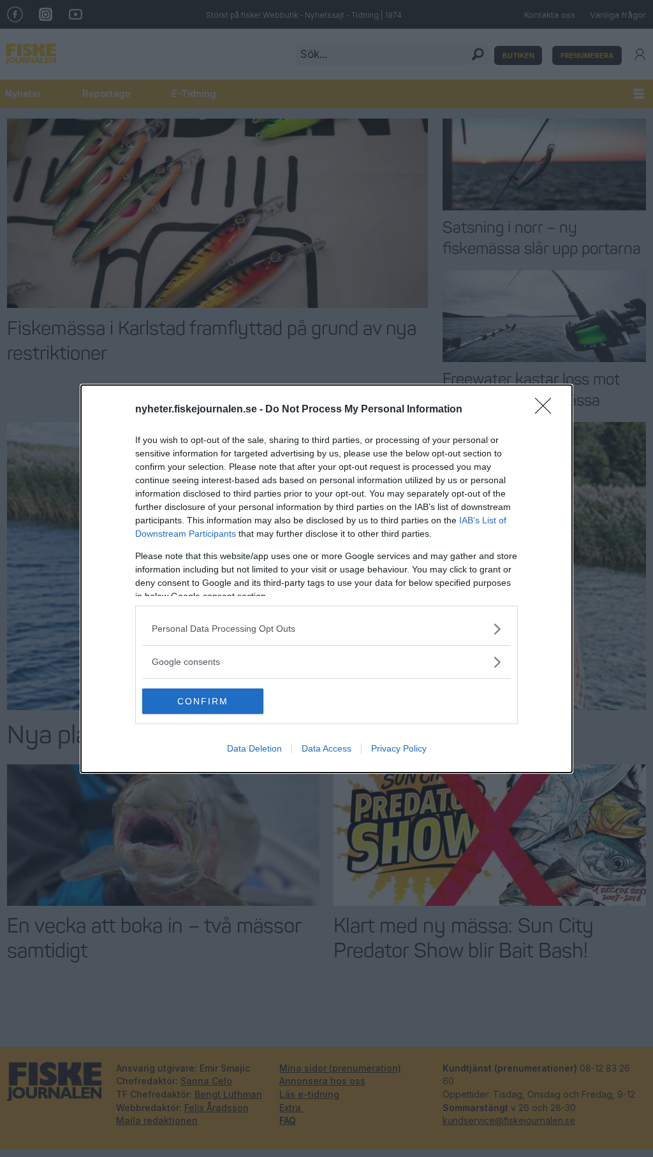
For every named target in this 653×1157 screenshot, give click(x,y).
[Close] (547, 410)
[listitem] (326, 629)
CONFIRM (202, 701)
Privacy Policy (399, 748)
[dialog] (326, 579)
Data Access (326, 748)
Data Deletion (254, 748)
